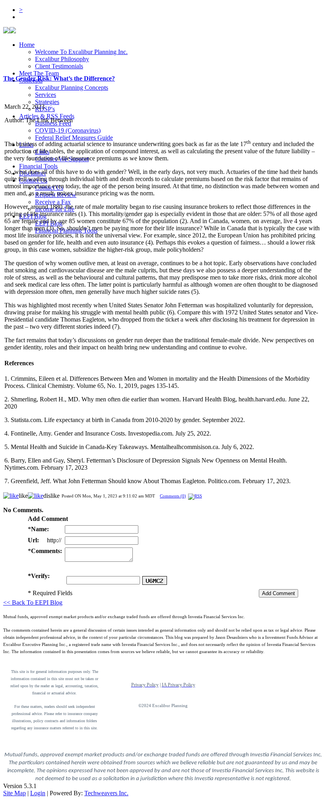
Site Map (14, 793)
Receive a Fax (53, 202)
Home (27, 44)
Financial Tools (38, 166)
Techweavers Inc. (106, 793)
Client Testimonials (59, 66)
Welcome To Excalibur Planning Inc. (81, 51)
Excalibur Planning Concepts (71, 87)
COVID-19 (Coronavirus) (68, 130)
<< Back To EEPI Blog (32, 602)
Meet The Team (39, 73)
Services (45, 94)
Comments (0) (173, 495)
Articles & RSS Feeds (46, 116)
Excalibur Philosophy (62, 59)
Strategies (47, 101)
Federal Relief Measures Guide (74, 137)
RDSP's (45, 109)
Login (37, 793)
